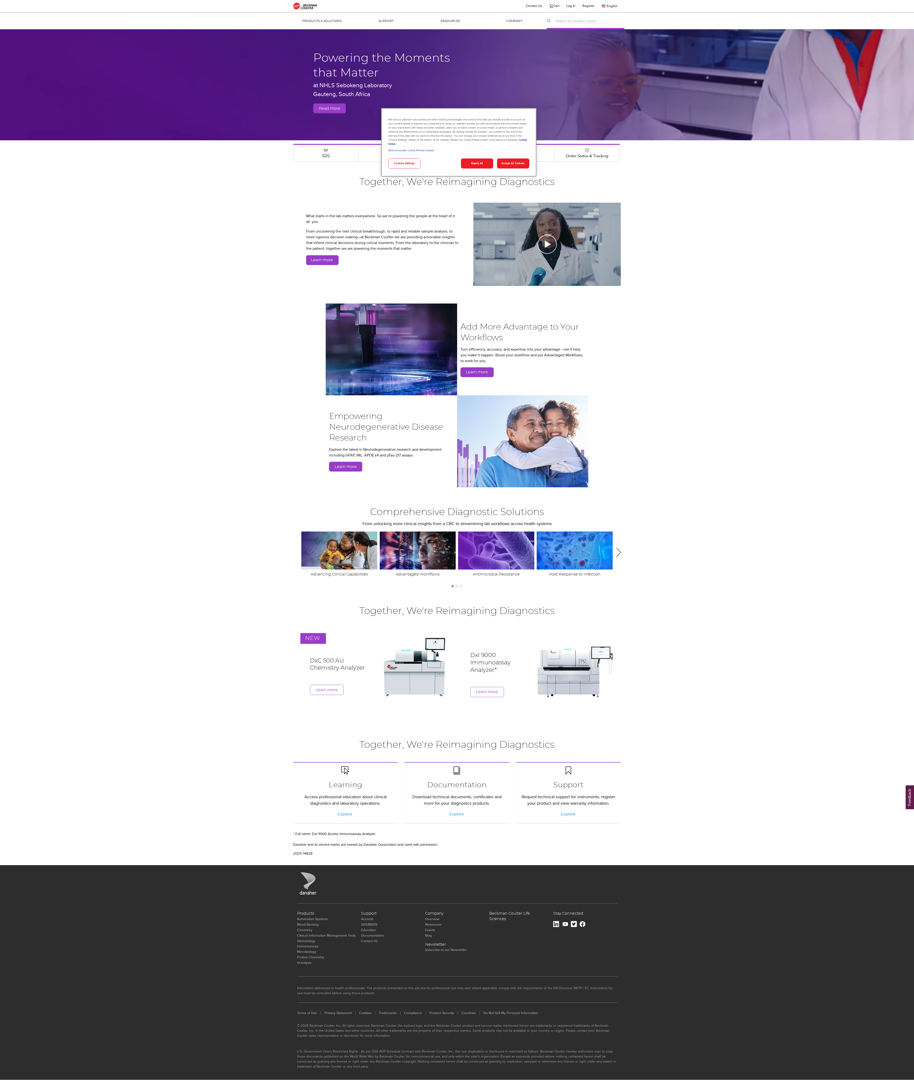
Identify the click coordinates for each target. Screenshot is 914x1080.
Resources (450, 21)
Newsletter (435, 944)
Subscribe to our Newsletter (446, 949)
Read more (329, 108)
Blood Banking (308, 924)
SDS (326, 156)
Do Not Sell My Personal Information (510, 1012)
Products (305, 913)
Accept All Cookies (513, 163)
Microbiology (306, 951)
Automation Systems (312, 919)
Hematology (306, 941)
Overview (432, 919)
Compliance (413, 1012)
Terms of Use (307, 1012)
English (612, 6)
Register (588, 5)
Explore (345, 814)
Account (367, 919)
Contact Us (534, 5)
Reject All (477, 163)
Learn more (322, 260)
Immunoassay (307, 946)
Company (514, 21)
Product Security (441, 1012)
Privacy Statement (338, 1012)
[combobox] (588, 21)
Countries (468, 1012)
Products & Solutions (322, 21)
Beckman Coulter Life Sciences (509, 916)
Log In (570, 5)
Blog (428, 935)
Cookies (365, 1012)
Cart (555, 4)
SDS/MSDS (369, 924)
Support (386, 21)
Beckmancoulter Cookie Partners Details (411, 150)
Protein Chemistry (310, 957)
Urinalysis (304, 962)
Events (430, 930)
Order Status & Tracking (587, 156)
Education (368, 930)
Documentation (457, 785)
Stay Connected (568, 913)
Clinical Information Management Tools (326, 935)
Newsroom (433, 924)
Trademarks (388, 1012)
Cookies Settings (404, 163)
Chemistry (304, 930)
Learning (345, 785)
